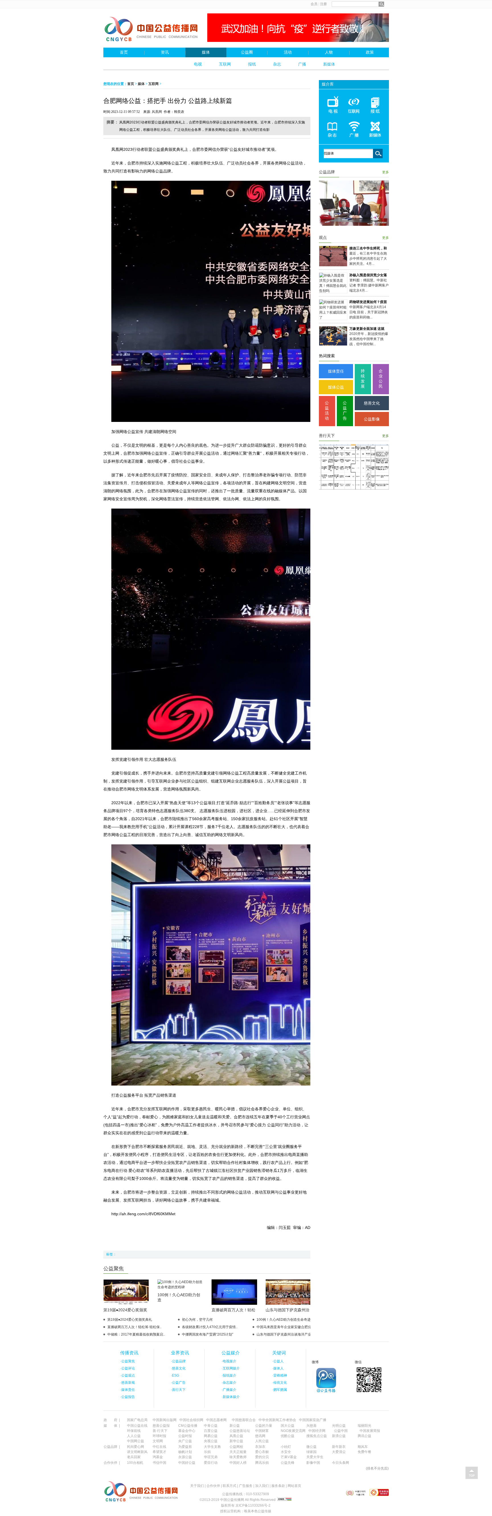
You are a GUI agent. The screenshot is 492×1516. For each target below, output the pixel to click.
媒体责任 (336, 371)
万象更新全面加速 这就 (366, 329)
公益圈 (247, 52)
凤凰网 (157, 112)
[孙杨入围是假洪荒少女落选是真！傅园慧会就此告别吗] (333, 291)
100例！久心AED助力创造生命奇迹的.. (286, 1320)
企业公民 (381, 379)
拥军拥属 (280, 1390)
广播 (302, 64)
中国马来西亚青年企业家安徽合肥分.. (285, 1327)
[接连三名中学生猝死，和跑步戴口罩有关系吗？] (333, 265)
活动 (288, 52)
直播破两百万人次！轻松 (233, 1310)
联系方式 (229, 1486)
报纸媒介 (229, 1375)
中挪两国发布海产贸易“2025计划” (207, 1334)
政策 (370, 52)
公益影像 (372, 419)
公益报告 (128, 1397)
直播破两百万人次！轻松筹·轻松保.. (134, 1327)
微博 (315, 1362)
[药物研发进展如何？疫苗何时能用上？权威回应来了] (333, 318)
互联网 (225, 64)
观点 (323, 237)
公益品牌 (327, 172)
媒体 (206, 52)
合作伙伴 (213, 1486)
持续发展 (363, 379)
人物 (329, 52)
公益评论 (128, 1368)
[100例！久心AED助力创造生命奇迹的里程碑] (180, 1287)
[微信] (369, 1393)
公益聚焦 (113, 1268)
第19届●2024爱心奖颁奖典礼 (129, 1320)
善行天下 (327, 436)
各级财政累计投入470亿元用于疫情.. (209, 1327)
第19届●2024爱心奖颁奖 (125, 1310)
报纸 (252, 64)
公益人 (278, 1361)
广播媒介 (229, 1390)
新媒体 (329, 64)
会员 (314, 4)
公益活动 (327, 410)
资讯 (165, 52)
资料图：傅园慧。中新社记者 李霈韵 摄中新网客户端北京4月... (369, 285)
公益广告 (345, 410)
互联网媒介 (231, 1368)
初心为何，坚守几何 (197, 1320)
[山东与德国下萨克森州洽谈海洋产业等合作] (288, 1304)
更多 (385, 172)
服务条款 (278, 1486)
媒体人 (278, 1368)
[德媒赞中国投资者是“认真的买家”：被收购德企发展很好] (354, 488)
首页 (124, 52)
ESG (175, 1375)
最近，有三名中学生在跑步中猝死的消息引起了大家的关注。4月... (368, 258)
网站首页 (294, 1486)
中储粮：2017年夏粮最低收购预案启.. (136, 1334)
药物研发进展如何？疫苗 (368, 302)
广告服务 (246, 1486)
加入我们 (262, 1486)
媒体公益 (336, 387)
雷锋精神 (280, 1375)
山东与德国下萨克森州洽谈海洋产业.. (285, 1334)
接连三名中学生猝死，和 (368, 248)
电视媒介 (229, 1361)
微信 (358, 1362)
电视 (198, 64)
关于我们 (197, 1486)
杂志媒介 (229, 1383)
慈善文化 (372, 403)
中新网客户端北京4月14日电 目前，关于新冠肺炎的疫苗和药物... (368, 312)
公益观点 (128, 1375)
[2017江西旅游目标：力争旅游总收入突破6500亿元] (354, 225)
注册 (323, 4)
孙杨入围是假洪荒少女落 (368, 275)
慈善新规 (128, 1383)
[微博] (326, 1393)
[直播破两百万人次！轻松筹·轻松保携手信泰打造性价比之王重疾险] (234, 1304)
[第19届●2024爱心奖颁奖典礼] (126, 1304)
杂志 (277, 64)
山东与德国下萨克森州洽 (287, 1310)
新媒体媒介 (231, 1397)
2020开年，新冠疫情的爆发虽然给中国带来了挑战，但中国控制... (368, 339)
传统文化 (280, 1383)
